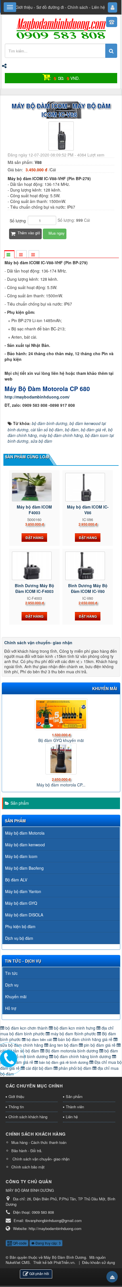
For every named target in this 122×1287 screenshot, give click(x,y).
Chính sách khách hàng (28, 1116)
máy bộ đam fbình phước (73, 1033)
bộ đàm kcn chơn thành (26, 1028)
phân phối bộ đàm (75, 1068)
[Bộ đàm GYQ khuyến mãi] (61, 714)
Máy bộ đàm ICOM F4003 (34, 509)
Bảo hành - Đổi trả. (26, 1150)
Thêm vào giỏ (28, 232)
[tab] (9, 254)
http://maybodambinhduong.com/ (37, 397)
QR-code (19, 1243)
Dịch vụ (11, 985)
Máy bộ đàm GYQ (21, 903)
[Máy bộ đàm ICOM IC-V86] (88, 487)
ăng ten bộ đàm (63, 1045)
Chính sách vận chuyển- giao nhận (38, 642)
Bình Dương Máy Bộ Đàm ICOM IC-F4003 (34, 588)
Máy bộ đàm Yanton (23, 891)
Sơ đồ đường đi (50, 7)
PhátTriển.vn (64, 1262)
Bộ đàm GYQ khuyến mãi (61, 740)
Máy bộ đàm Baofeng (24, 868)
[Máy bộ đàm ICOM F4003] (34, 487)
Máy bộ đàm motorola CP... (61, 785)
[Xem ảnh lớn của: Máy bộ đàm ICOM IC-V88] (61, 135)
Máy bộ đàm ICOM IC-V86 (88, 509)
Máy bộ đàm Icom (21, 856)
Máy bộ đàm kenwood (25, 844)
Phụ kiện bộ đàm (20, 926)
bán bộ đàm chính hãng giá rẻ (85, 1039)
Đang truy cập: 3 (48, 1243)
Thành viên (75, 1106)
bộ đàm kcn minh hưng (74, 1028)
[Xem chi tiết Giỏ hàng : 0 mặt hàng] (46, 78)
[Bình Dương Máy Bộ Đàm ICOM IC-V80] (88, 566)
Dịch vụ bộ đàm (19, 938)
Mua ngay (56, 233)
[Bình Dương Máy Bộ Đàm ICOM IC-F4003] (34, 566)
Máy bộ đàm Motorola (25, 833)
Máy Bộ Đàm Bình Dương (65, 1257)
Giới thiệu (24, 7)
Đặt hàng (34, 537)
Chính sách (78, 7)
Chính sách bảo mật (28, 1167)
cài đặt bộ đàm (39, 1068)
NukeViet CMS (18, 1262)
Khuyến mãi (15, 996)
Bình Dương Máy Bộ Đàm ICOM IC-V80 (88, 588)
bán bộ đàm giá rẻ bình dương (63, 1062)
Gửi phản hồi (39, 1273)
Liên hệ (98, 7)
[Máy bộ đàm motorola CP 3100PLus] (61, 758)
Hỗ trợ (10, 1008)
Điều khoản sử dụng (98, 1262)
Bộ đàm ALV (16, 880)
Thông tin (16, 1106)
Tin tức (11, 973)
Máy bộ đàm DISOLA (24, 915)
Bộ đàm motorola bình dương (71, 1051)
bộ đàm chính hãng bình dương (82, 1056)
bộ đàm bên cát (39, 1039)
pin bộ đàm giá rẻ (100, 1045)
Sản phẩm (19, 803)
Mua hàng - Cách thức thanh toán (38, 1142)
